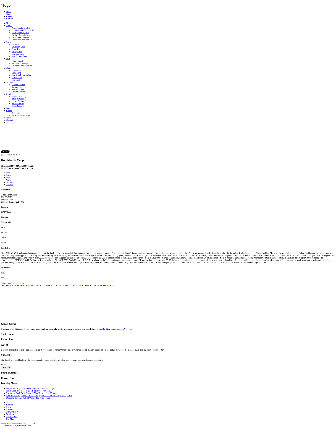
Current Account (18, 84)
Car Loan (15, 44)
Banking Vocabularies (21, 115)
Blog (8, 14)
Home (8, 12)
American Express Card (21, 75)
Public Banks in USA (21, 37)
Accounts (10, 82)
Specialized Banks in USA (23, 40)
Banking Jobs (17, 113)
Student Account (18, 92)
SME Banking (17, 106)
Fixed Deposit (17, 61)
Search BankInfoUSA (10, 285)
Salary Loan (17, 51)
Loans (8, 42)
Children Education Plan (22, 66)
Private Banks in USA (21, 28)
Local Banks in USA (20, 33)
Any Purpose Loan (19, 56)
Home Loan (17, 49)
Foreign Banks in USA (21, 35)
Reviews (10, 409)
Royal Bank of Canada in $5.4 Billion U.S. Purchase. (28, 391)
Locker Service (18, 101)
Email (3, 364)
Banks (9, 25)
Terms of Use (11, 416)
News (8, 118)
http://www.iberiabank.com (12, 283)
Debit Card (16, 73)
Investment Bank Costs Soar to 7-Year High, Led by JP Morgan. (33, 393)
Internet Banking (18, 99)
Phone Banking (18, 103)
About (9, 122)
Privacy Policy (12, 412)
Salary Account (18, 89)
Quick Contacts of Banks (67, 285)
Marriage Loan (18, 54)
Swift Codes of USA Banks (90, 285)
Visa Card (16, 80)
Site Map (10, 419)
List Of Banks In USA (47, 285)
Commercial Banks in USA (23, 30)
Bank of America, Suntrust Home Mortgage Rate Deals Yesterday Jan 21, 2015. (39, 395)
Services (9, 94)
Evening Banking (19, 96)
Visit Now (128, 329)
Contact (9, 19)
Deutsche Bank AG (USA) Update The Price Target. (28, 398)
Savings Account (19, 87)
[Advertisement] (49, 132)
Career (9, 16)
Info (8, 173)
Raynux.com (29, 423)
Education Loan (18, 47)
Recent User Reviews (29, 285)
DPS (8, 59)
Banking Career (109, 329)
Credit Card (16, 70)
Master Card (17, 77)
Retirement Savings (20, 63)
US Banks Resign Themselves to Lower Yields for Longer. (30, 388)
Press (8, 407)
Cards (8, 68)
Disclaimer (10, 414)
